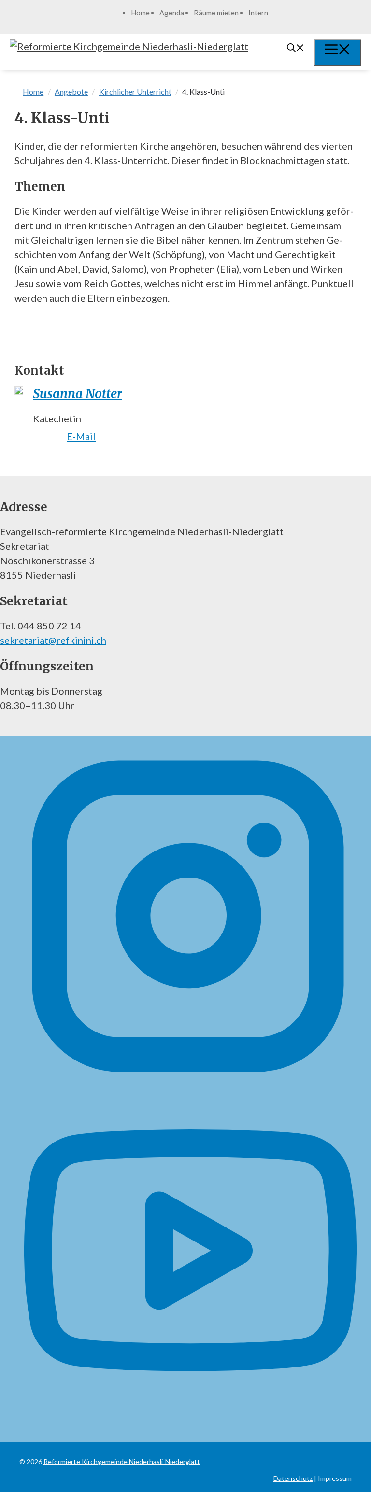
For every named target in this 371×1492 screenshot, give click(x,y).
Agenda (171, 12)
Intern (258, 12)
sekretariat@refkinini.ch (53, 640)
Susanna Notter (77, 394)
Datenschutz (293, 1478)
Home (140, 12)
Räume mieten (216, 12)
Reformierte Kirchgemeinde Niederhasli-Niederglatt (121, 1461)
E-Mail (81, 436)
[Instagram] (188, 1078)
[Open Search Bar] (295, 48)
